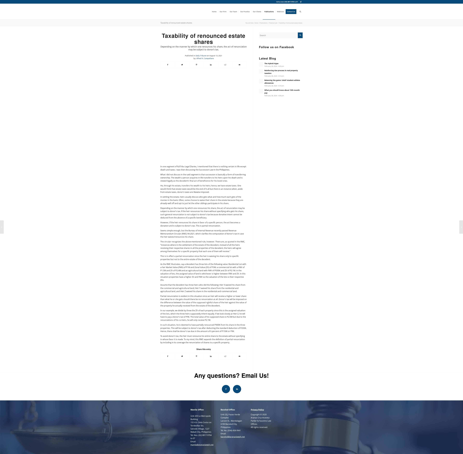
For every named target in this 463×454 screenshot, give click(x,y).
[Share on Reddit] (225, 64)
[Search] (300, 11)
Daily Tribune (201, 55)
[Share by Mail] (239, 64)
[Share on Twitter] (182, 64)
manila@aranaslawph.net (202, 444)
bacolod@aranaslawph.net (233, 436)
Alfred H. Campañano (205, 58)
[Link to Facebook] (301, 2)
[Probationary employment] (461, 227)
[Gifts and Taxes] (2, 227)
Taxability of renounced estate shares (176, 22)
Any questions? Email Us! (231, 375)
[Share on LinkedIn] (211, 64)
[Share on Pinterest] (196, 64)
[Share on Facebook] (167, 64)
